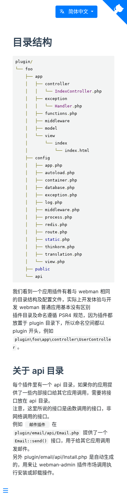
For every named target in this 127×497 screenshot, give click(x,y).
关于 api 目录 (38, 370)
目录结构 (32, 42)
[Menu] (5, 491)
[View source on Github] (114, 12)
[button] (76, 12)
